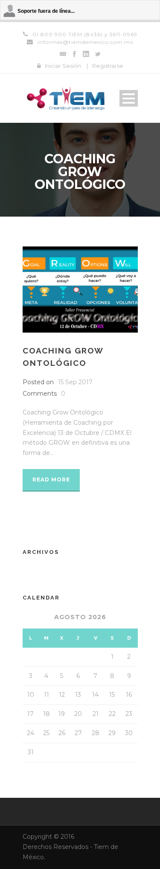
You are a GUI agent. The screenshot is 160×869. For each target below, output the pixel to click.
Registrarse (107, 65)
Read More (51, 479)
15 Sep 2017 (75, 382)
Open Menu (128, 98)
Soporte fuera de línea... (46, 11)
